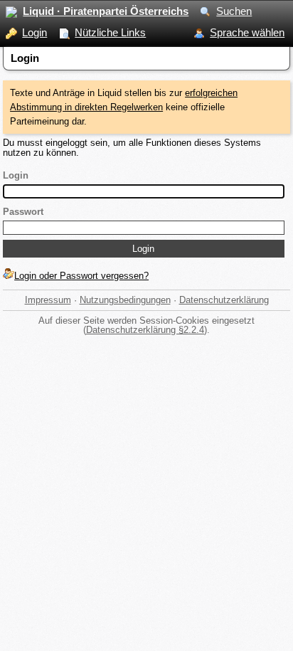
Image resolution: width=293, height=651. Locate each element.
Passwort (23, 211)
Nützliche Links (110, 32)
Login (34, 32)
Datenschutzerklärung (224, 300)
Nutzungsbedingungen (125, 300)
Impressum (48, 300)
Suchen (234, 11)
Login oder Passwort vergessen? (81, 275)
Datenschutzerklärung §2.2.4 (145, 329)
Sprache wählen (247, 32)
